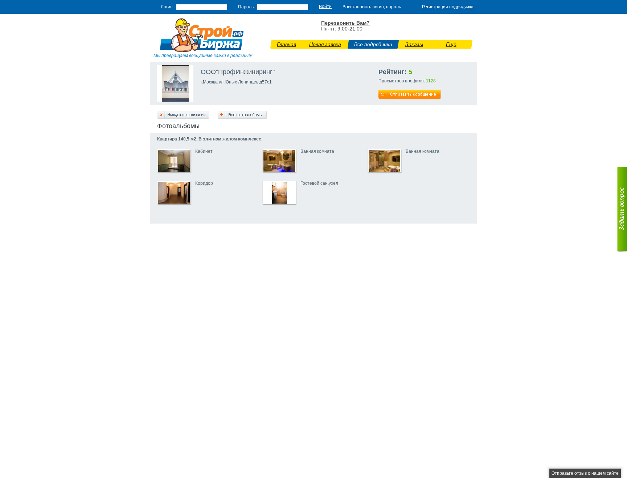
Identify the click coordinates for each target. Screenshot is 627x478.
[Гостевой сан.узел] (279, 202)
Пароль (246, 6)
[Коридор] (174, 202)
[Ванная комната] (279, 170)
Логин (167, 6)
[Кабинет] (174, 170)
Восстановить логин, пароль (372, 6)
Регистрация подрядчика (448, 6)
